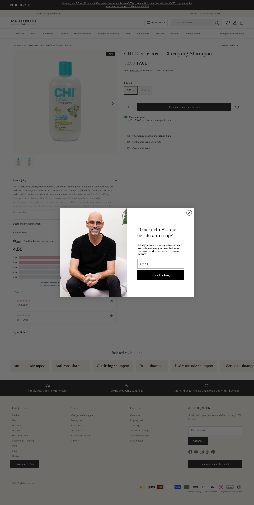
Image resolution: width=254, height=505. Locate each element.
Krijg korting (161, 275)
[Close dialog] (189, 212)
